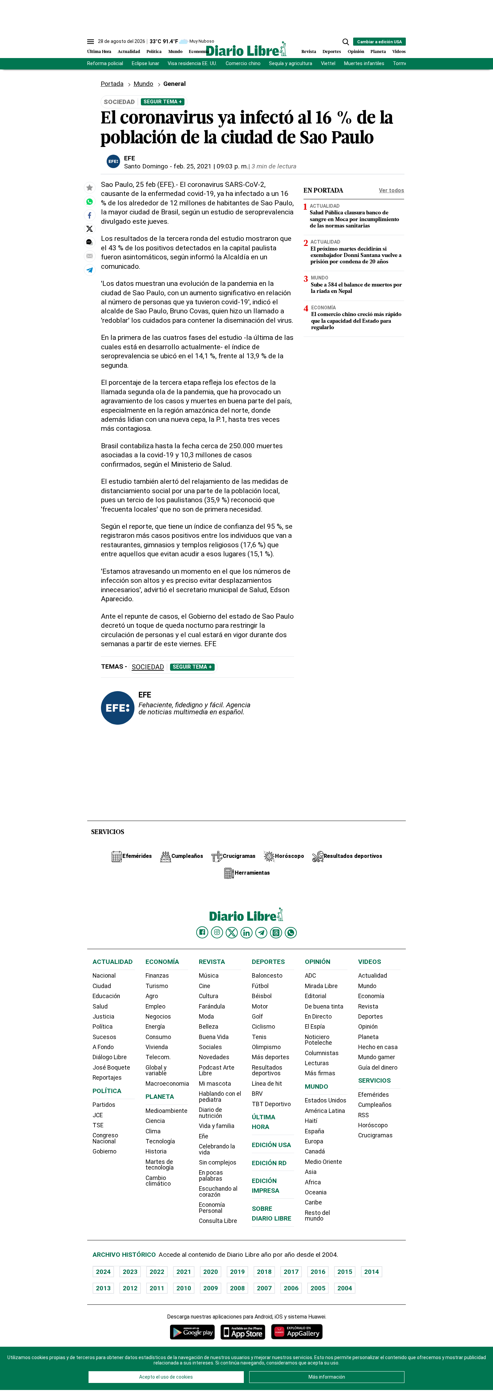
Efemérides (373, 1094)
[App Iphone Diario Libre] (243, 1332)
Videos (399, 52)
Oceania (316, 1192)
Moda (206, 1016)
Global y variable (156, 1070)
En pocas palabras (211, 1175)
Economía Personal (212, 1207)
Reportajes (107, 1077)
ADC (310, 975)
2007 (264, 1288)
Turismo (157, 986)
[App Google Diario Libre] (192, 1332)
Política (154, 52)
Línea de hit (267, 1083)
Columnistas (322, 1053)
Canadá (315, 1151)
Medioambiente (166, 1110)
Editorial (315, 996)
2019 (237, 1272)
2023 (130, 1272)
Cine (204, 986)
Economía (199, 52)
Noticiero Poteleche (318, 1040)
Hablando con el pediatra (220, 1096)
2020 (210, 1272)
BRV (257, 1093)
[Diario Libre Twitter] (232, 932)
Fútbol (260, 986)
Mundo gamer (376, 1057)
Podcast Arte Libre (216, 1070)
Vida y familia (216, 1126)
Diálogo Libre (110, 1057)
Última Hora (99, 52)
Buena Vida (214, 1037)
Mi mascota (215, 1083)
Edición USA (271, 1145)
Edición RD (269, 1163)
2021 (183, 1272)
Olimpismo (266, 1047)
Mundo (175, 52)
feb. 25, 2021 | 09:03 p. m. (211, 166)
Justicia (103, 1016)
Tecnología (160, 1141)
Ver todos (391, 190)
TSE (98, 1125)
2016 (318, 1272)
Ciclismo (263, 1026)
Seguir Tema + (163, 102)
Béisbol (262, 996)
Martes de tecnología (160, 1164)
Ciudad (102, 986)
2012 (130, 1288)
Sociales (210, 1047)
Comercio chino (243, 63)
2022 (157, 1272)
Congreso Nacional (105, 1138)
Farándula (212, 1006)
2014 (371, 1272)
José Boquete (111, 1067)
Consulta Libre (218, 1221)
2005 (318, 1288)
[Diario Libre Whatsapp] (291, 932)
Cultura (208, 996)
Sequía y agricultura (290, 63)
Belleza (208, 1026)
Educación (106, 996)
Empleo (155, 1006)
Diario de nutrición (210, 1112)
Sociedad (148, 667)
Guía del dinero (377, 1067)
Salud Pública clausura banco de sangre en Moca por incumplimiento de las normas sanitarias (354, 220)
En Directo (318, 1016)
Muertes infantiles (364, 63)
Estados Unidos (325, 1100)
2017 (291, 1272)
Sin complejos (217, 1162)
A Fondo (103, 1047)
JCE (98, 1115)
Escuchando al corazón (218, 1191)
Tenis (259, 1037)
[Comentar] (89, 242)
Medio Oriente (323, 1161)
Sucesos (104, 1037)
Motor (260, 1006)
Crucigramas (375, 1135)
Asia (311, 1172)
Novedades (214, 1057)
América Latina (325, 1110)
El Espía (315, 1026)
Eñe (203, 1136)
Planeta (378, 52)
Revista (309, 52)
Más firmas (320, 1073)
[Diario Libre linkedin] (246, 932)
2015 (344, 1272)
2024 (103, 1272)
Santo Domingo (146, 166)
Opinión (356, 52)
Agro (152, 996)
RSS (363, 1115)
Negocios (158, 1016)
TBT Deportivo (271, 1104)
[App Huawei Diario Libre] (297, 1332)
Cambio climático (158, 1181)
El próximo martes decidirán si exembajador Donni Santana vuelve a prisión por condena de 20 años (356, 256)
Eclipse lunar (145, 63)
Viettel (328, 63)
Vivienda (157, 1047)
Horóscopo (373, 1125)
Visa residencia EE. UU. (192, 63)
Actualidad (129, 52)
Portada (112, 84)
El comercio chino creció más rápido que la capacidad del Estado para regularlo (356, 321)
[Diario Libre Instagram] (217, 932)
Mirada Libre (321, 986)
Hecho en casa (378, 1047)
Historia (156, 1151)
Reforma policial (105, 63)
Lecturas (317, 1063)
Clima (153, 1131)
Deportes (332, 52)
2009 (210, 1288)
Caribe (313, 1202)
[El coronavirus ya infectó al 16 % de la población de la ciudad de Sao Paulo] (89, 201)
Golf (257, 1016)
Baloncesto (267, 975)
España (314, 1131)
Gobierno (104, 1151)
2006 (291, 1288)
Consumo (158, 1037)
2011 (157, 1288)
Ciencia (155, 1121)
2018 (264, 1272)
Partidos (104, 1104)
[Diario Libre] (246, 48)
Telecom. (158, 1057)
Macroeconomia (167, 1083)
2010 (183, 1288)
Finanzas (157, 975)
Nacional (104, 975)
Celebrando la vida (217, 1149)
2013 (103, 1288)
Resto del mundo (317, 1215)
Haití (311, 1121)
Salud (100, 1006)
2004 (344, 1288)
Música (209, 975)
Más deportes (270, 1057)
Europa (314, 1141)
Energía (155, 1026)
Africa (313, 1182)
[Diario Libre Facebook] (202, 932)
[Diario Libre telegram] (261, 932)
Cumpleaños (375, 1104)
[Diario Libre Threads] (276, 932)
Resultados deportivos (267, 1070)
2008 (237, 1288)
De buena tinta (324, 1006)
